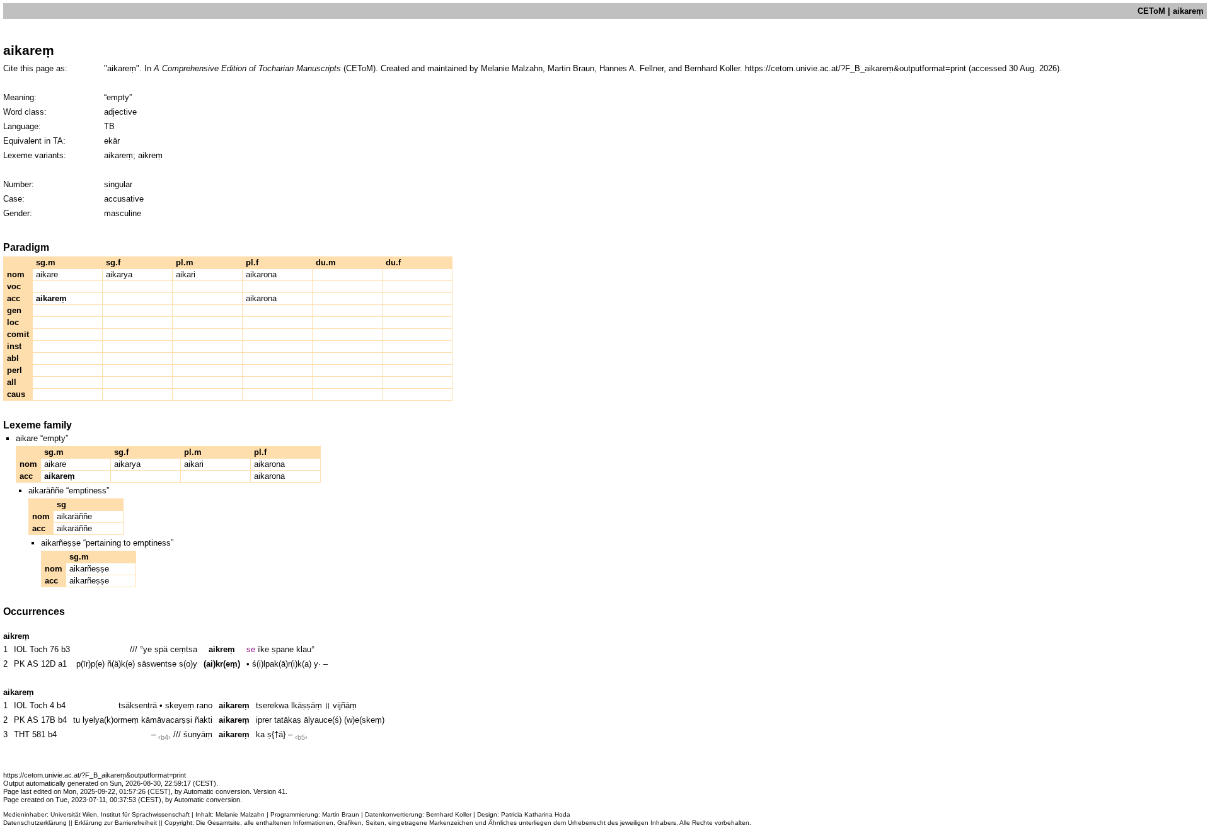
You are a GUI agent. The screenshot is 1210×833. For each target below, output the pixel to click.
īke (263, 649)
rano (204, 705)
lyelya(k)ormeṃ (111, 720)
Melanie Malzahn (240, 814)
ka (260, 734)
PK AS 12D (34, 664)
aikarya (119, 274)
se (250, 649)
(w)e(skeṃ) (364, 720)
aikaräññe (74, 516)
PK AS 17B (34, 720)
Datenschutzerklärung (35, 822)
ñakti (203, 720)
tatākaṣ (287, 720)
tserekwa (272, 705)
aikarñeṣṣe (89, 568)
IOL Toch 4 (34, 705)
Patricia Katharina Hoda (535, 814)
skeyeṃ (179, 705)
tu (76, 720)
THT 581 (29, 734)
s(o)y (188, 664)
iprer (264, 720)
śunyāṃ (197, 734)
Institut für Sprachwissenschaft (145, 814)
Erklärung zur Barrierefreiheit (115, 822)
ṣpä (161, 649)
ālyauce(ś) (323, 720)
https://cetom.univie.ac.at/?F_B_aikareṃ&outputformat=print (855, 68)
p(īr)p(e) (90, 664)
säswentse (156, 664)
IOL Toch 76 (36, 649)
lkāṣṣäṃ (306, 705)
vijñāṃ (345, 705)
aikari (185, 274)
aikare (47, 274)
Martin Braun (340, 814)
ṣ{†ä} (276, 734)
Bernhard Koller (448, 814)
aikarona (261, 274)
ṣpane (283, 649)
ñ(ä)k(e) (121, 664)
